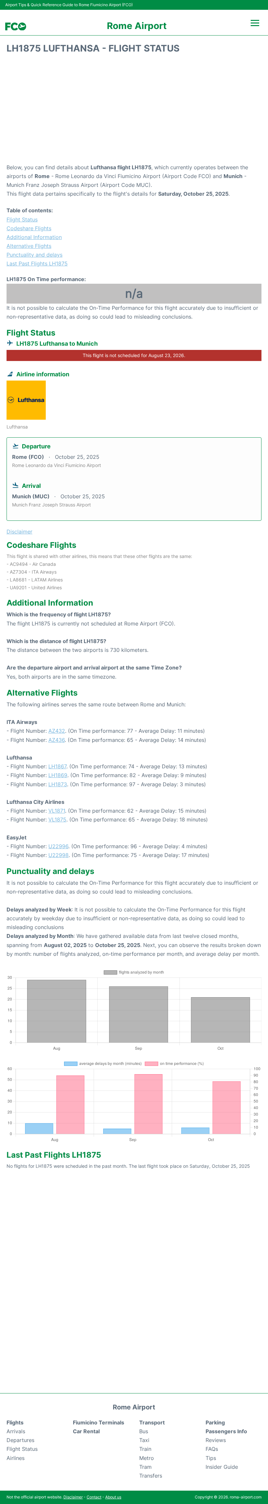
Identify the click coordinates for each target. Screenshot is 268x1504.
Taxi (144, 1440)
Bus (143, 1431)
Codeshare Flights (29, 228)
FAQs (212, 1449)
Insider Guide (222, 1467)
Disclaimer (73, 1497)
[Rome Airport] (15, 27)
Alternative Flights (29, 246)
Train (145, 1449)
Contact (94, 1497)
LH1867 (57, 766)
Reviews (216, 1440)
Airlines (16, 1458)
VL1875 (57, 819)
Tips (211, 1458)
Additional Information (34, 237)
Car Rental (86, 1431)
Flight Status (22, 219)
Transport (152, 1422)
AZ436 (56, 740)
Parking (215, 1422)
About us (113, 1497)
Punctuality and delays (34, 254)
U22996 (58, 846)
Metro (146, 1458)
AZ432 (56, 731)
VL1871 (56, 810)
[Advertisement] (134, 111)
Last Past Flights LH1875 (37, 263)
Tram (145, 1467)
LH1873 (57, 784)
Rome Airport (137, 25)
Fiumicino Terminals (98, 1422)
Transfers (150, 1475)
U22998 (58, 855)
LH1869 (57, 775)
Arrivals (16, 1431)
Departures (20, 1440)
